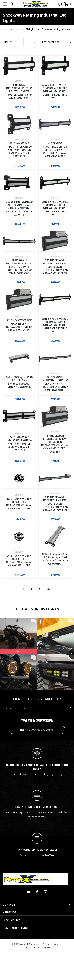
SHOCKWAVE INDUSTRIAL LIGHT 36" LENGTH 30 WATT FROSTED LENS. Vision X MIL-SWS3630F (19, 267)
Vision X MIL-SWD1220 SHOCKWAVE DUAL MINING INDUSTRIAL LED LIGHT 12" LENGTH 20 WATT (19, 208)
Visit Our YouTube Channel (40, 729)
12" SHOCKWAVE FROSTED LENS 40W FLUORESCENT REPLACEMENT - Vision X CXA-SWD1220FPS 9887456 (54, 443)
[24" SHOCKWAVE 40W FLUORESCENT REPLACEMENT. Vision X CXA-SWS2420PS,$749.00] (19, 536)
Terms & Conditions (31, 947)
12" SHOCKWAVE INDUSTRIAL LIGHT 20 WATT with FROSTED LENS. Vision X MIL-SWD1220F (19, 150)
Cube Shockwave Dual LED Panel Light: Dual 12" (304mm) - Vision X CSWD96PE (54, 559)
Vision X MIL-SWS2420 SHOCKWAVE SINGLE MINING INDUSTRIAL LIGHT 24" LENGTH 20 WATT (54, 208)
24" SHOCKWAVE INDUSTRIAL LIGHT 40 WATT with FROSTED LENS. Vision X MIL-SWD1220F (19, 444)
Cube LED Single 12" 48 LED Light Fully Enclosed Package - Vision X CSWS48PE (19, 382)
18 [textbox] (27, 42)
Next (48, 588)
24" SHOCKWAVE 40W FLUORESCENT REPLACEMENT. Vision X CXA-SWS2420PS (19, 560)
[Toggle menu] (5, 4)
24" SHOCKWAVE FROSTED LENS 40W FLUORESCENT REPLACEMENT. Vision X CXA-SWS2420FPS (55, 504)
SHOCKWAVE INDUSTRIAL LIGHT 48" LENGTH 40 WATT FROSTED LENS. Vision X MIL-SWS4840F (55, 384)
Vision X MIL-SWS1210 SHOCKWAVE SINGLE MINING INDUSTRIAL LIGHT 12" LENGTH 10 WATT (54, 91)
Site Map (48, 947)
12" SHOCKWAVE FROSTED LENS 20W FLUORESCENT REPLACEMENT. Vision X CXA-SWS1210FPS (55, 267)
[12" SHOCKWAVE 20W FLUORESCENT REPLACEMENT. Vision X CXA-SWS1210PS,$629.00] (19, 299)
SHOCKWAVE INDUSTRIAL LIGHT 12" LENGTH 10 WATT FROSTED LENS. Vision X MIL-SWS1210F (19, 91)
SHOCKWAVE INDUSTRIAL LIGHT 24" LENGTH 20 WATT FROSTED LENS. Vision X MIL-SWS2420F (55, 150)
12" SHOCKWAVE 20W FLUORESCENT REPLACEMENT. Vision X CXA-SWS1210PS (19, 325)
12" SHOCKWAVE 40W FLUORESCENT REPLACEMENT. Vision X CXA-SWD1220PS (19, 503)
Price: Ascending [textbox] (50, 42)
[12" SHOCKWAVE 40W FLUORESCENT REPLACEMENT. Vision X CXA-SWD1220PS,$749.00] (19, 478)
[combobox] (32, 42)
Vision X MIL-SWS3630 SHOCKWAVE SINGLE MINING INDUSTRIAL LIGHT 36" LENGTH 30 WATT (54, 325)
